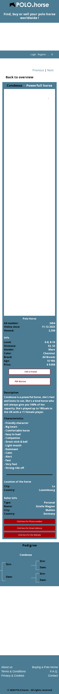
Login (33, 54)
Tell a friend (30, 371)
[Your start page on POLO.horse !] (28, 54)
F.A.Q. (54, 671)
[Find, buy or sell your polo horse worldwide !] (29, 5)
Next (50, 70)
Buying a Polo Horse (45, 667)
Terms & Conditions (13, 671)
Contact (53, 675)
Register (42, 54)
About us (6, 667)
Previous (38, 70)
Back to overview (19, 77)
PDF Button (20, 381)
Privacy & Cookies (12, 675)
